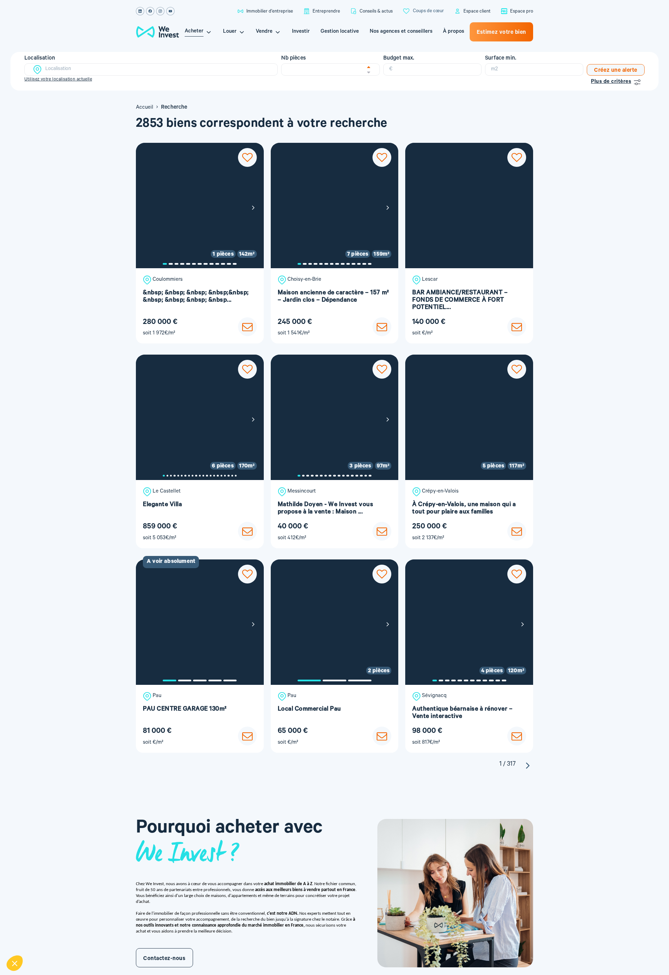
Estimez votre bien (501, 33)
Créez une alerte (615, 71)
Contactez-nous (164, 959)
